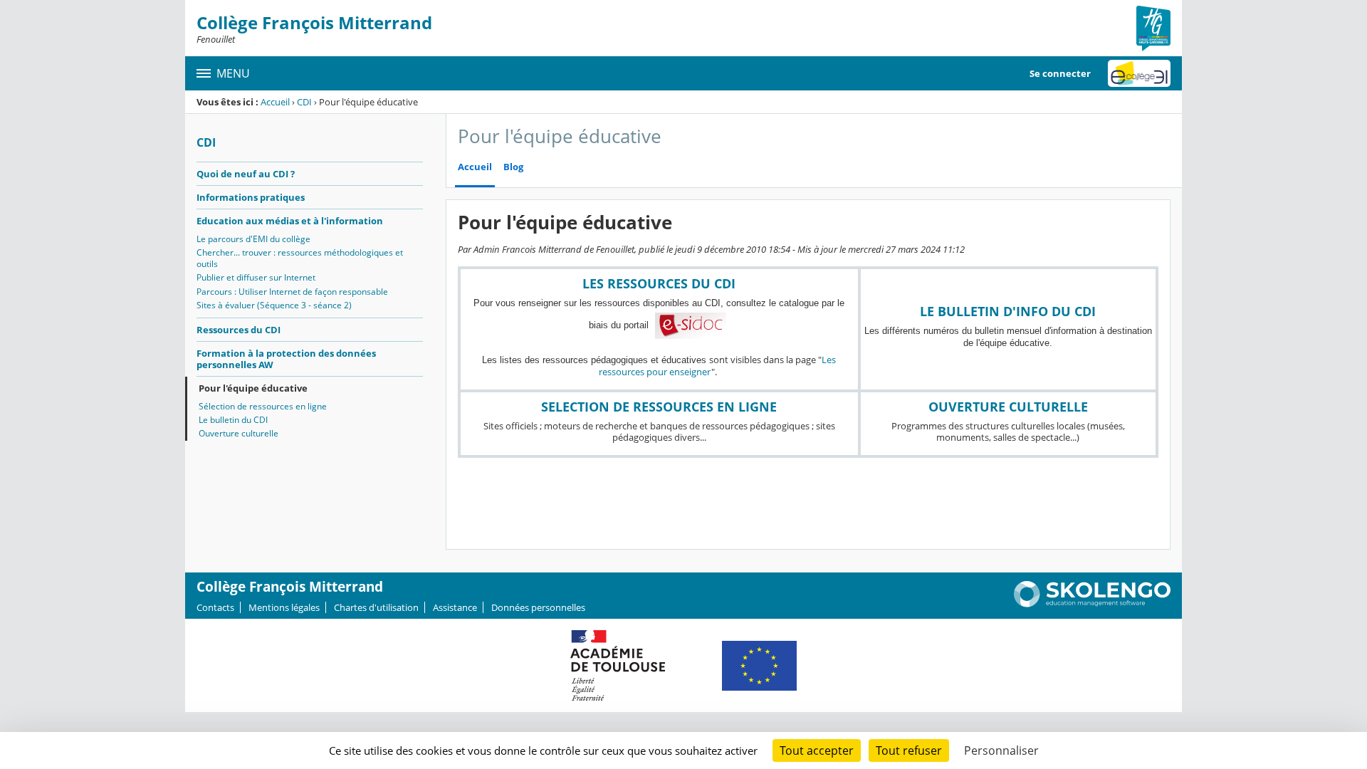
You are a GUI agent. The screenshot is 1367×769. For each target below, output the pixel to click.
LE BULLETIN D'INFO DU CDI (1008, 311)
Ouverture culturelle (238, 433)
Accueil (275, 101)
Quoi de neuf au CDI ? (246, 173)
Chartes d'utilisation (376, 607)
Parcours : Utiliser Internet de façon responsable (292, 292)
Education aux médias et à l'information (290, 220)
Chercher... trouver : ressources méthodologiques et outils (300, 258)
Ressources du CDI (239, 329)
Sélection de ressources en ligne (263, 406)
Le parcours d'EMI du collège (253, 239)
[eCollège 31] (1139, 73)
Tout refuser (909, 750)
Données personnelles (538, 607)
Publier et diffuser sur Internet (256, 277)
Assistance (455, 607)
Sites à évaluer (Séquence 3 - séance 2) (274, 305)
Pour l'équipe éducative (253, 388)
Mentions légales (284, 607)
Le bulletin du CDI (233, 420)
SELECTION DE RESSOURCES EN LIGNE (659, 406)
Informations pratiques (251, 197)
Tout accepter (817, 750)
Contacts (215, 607)
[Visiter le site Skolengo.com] (1092, 603)
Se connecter (1060, 73)
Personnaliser (1001, 750)
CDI (304, 101)
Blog (513, 167)
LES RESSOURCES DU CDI (658, 283)
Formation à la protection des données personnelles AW (286, 359)
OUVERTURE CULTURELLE (1008, 406)
